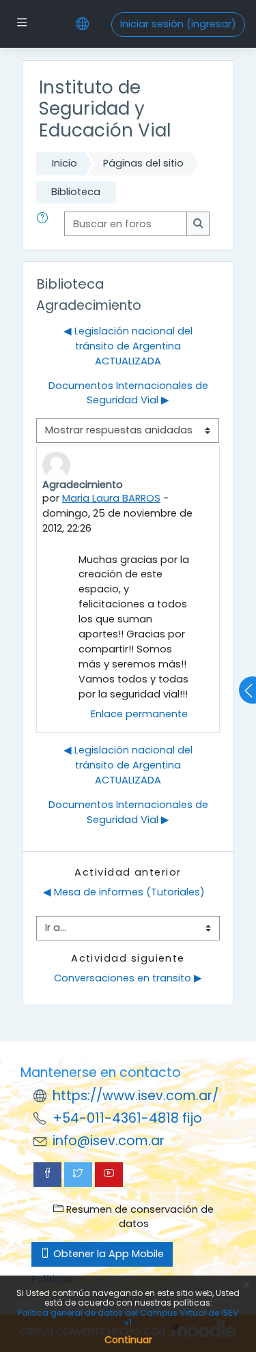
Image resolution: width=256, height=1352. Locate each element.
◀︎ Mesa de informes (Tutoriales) (124, 892)
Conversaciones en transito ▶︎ (128, 978)
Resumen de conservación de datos (138, 1217)
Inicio (64, 163)
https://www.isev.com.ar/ (135, 1096)
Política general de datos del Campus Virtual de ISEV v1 (128, 1317)
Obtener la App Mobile (107, 1254)
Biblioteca (75, 192)
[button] (45, 224)
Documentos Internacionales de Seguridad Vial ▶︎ (128, 393)
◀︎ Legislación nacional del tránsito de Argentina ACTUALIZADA (128, 346)
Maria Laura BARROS (111, 498)
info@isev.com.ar (109, 1141)
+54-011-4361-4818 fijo (127, 1118)
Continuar (128, 1340)
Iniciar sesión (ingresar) (178, 24)
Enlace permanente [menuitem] (139, 714)
